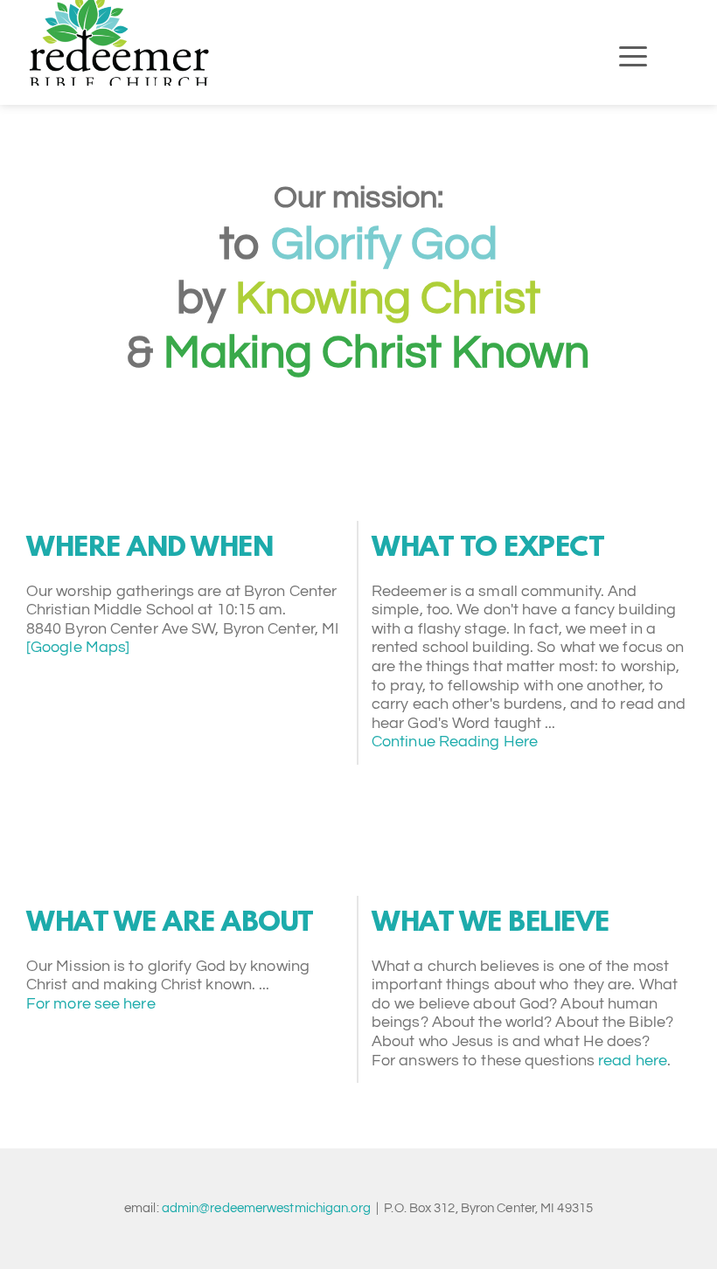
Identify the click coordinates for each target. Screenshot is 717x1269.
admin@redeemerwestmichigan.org (266, 1208)
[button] (633, 56)
